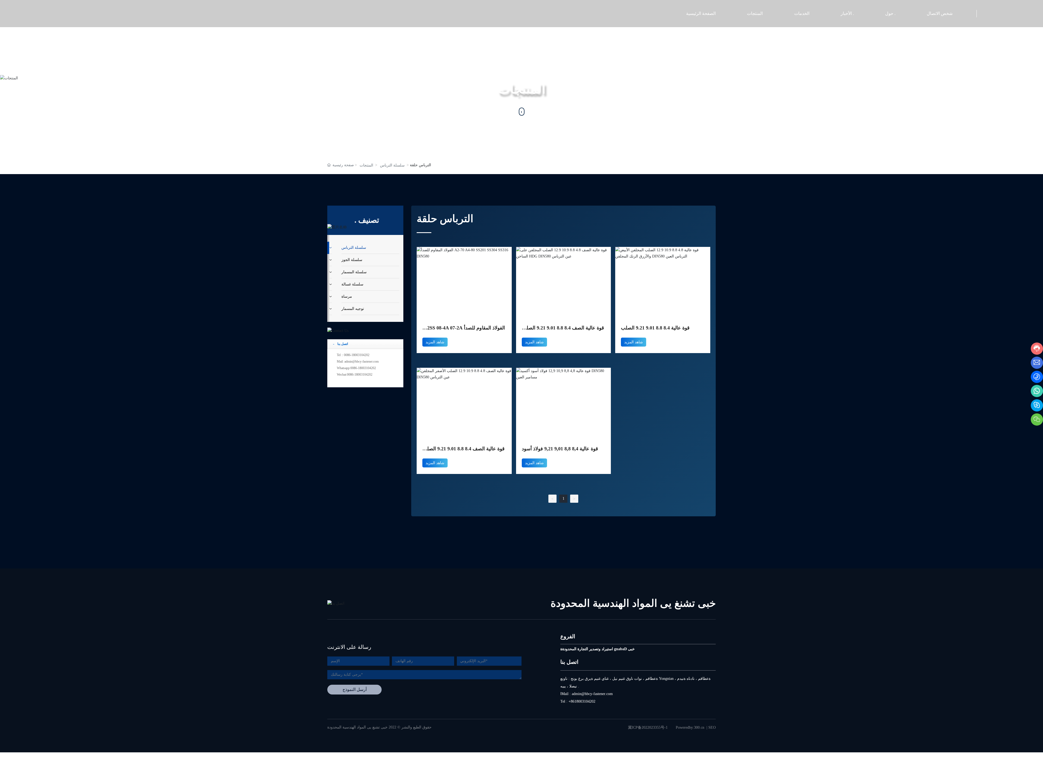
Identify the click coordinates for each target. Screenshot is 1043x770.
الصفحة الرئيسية (701, 13)
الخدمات (801, 13)
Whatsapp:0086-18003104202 (356, 368)
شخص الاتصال (940, 13)
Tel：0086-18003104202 (353, 355)
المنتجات (755, 13)
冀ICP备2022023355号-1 (648, 727)
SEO (712, 727)
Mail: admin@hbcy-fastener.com (358, 361)
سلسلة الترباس (392, 165)
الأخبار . (847, 13)
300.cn (699, 727)
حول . (890, 13)
